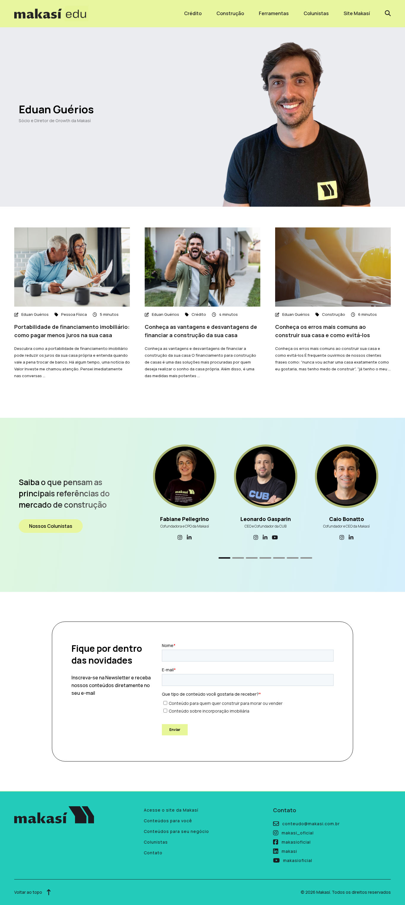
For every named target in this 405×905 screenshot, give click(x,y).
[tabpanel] (184, 493)
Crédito (193, 13)
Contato (153, 852)
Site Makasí (357, 13)
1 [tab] (224, 558)
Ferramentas (274, 13)
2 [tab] (238, 558)
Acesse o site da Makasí (171, 810)
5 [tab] (279, 558)
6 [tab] (293, 558)
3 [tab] (252, 558)
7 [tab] (306, 558)
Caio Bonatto (346, 518)
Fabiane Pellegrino (184, 518)
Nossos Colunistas (50, 526)
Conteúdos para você (168, 820)
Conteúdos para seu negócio (176, 831)
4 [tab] (265, 558)
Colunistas (316, 13)
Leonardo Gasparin (265, 518)
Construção (230, 13)
